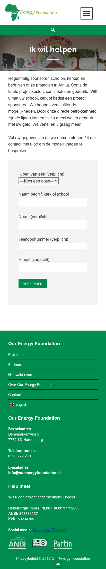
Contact (14, 394)
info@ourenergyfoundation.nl (34, 472)
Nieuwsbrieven (20, 374)
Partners (15, 364)
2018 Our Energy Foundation (66, 558)
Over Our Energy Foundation (32, 384)
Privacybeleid (27, 558)
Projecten (16, 354)
